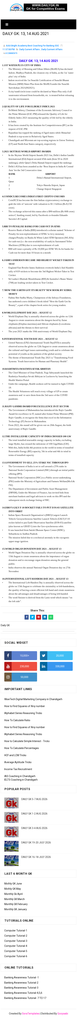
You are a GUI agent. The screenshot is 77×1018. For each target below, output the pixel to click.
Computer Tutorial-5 (15, 951)
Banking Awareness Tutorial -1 (21, 977)
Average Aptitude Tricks (18, 762)
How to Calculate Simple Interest (22, 741)
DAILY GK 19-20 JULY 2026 (36, 842)
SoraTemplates (31, 1013)
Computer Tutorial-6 (15, 956)
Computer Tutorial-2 (15, 935)
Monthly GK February (16, 904)
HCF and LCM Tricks (15, 755)
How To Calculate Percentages (21, 748)
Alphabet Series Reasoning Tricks (23, 713)
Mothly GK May (12, 888)
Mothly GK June (13, 883)
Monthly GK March (14, 899)
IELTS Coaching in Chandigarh (21, 779)
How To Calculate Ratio (17, 720)
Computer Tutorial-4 (15, 945)
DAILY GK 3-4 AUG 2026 (34, 828)
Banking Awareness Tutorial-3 (21, 987)
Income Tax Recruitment (18, 769)
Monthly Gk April (13, 894)
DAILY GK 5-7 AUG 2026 (34, 799)
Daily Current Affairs (29, 49)
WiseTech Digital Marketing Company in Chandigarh (33, 699)
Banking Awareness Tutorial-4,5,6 (23, 992)
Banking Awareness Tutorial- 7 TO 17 (25, 998)
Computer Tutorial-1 (15, 930)
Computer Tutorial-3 (15, 940)
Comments (11, 53)
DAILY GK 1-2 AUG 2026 (34, 813)
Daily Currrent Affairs (51, 49)
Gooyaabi (62, 1013)
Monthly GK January (15, 909)
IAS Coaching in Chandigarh (19, 776)
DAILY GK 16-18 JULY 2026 (36, 857)
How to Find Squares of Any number (24, 706)
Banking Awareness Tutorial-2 (21, 982)
